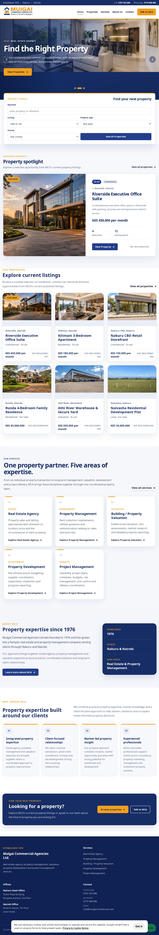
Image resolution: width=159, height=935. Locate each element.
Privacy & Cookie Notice (76, 928)
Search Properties (116, 136)
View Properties (17, 71)
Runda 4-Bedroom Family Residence (26, 410)
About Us (117, 11)
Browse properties (113, 809)
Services (105, 11)
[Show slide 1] (75, 88)
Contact (129, 11)
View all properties (144, 166)
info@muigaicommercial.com (98, 909)
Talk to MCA (146, 11)
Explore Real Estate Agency (25, 539)
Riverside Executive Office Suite (117, 196)
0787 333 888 (90, 893)
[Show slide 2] (79, 88)
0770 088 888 (90, 901)
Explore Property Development (27, 592)
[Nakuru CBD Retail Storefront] (132, 309)
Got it (138, 926)
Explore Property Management (79, 539)
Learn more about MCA (20, 672)
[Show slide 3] (84, 88)
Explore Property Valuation (128, 539)
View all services (143, 488)
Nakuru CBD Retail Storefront (126, 337)
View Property (105, 246)
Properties (92, 11)
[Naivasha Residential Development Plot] (132, 382)
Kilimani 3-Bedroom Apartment (74, 337)
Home (80, 11)
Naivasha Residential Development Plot (128, 410)
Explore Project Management (78, 592)
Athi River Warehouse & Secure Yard (78, 410)
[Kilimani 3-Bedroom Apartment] (79, 309)
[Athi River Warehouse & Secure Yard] (79, 382)
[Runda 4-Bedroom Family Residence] (27, 382)
